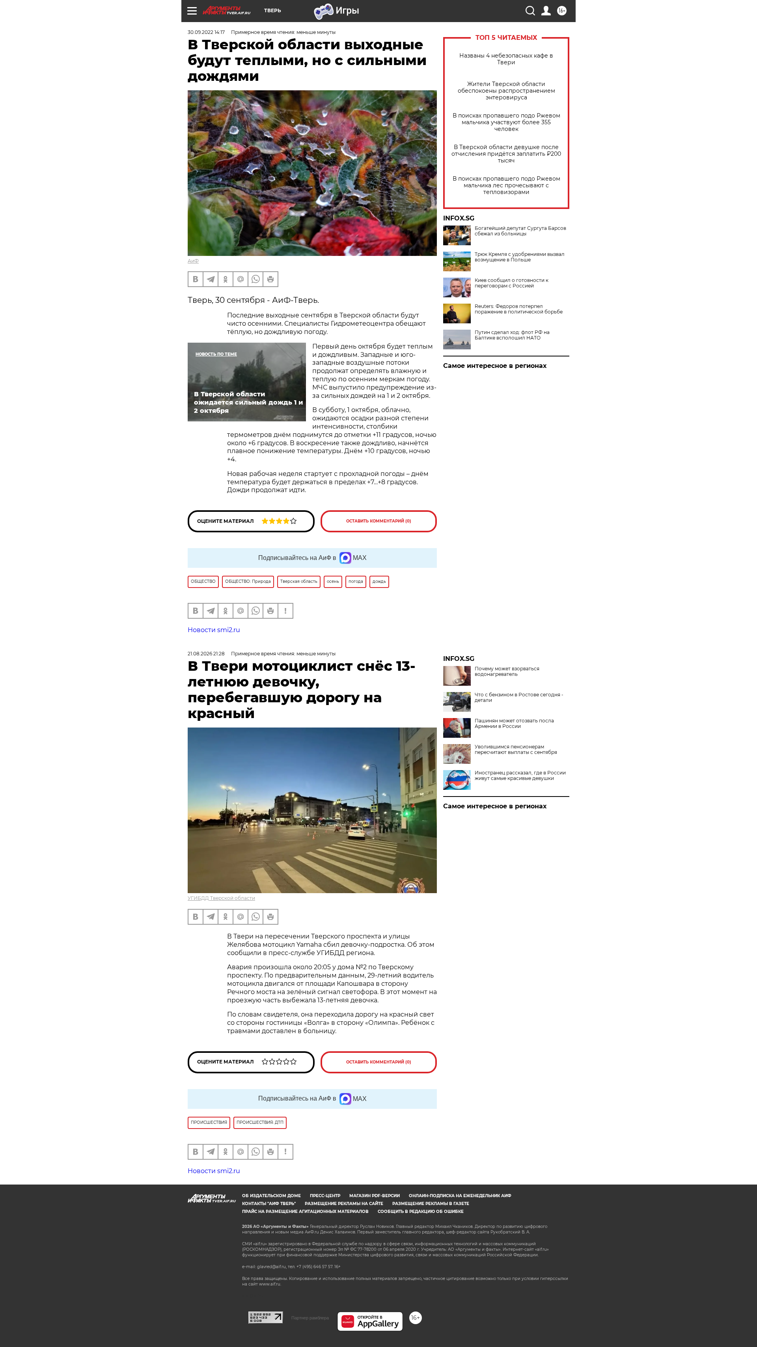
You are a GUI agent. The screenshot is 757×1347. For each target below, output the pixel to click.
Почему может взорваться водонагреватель (507, 671)
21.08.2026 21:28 (206, 654)
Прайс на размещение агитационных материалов (305, 1211)
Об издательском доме (271, 1195)
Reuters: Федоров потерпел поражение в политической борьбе (519, 309)
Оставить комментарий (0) (378, 521)
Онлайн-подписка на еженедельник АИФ (460, 1195)
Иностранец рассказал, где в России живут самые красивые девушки (520, 775)
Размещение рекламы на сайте (344, 1203)
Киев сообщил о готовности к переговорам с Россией (511, 283)
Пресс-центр (325, 1195)
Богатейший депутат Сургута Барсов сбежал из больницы (520, 231)
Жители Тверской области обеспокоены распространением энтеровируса (506, 91)
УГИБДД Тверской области (221, 898)
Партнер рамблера (310, 1317)
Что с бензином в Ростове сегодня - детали (519, 697)
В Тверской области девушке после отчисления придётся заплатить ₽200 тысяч (506, 154)
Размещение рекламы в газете (430, 1203)
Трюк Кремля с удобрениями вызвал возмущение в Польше (520, 257)
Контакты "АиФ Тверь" (269, 1203)
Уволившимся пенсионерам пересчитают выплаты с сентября (516, 749)
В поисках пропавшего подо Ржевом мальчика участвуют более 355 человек (506, 122)
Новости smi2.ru (214, 630)
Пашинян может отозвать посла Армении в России (514, 723)
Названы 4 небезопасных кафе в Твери (506, 59)
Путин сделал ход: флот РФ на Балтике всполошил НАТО (512, 335)
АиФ (193, 261)
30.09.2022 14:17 (206, 32)
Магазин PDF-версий (374, 1195)
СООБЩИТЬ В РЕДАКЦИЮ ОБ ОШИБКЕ (421, 1211)
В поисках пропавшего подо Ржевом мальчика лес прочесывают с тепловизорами (506, 185)
